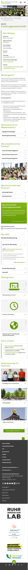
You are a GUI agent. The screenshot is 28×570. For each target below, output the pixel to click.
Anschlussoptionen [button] (7, 196)
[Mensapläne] (12, 565)
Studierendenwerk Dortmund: (13, 349)
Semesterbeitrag (10, 345)
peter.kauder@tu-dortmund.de (14, 249)
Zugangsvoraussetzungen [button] (8, 131)
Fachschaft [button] (5, 272)
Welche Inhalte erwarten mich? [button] (10, 154)
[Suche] (6, 565)
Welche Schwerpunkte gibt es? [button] (10, 158)
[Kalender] (9, 565)
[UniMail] (21, 565)
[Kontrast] (21, 2)
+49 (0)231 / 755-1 (11, 479)
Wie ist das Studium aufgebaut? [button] (10, 150)
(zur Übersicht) (9, 61)
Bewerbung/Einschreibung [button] (9, 135)
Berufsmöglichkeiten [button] (7, 192)
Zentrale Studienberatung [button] (8, 268)
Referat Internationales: (12, 352)
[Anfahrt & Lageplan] (15, 565)
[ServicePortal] (18, 565)
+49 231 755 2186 (9, 250)
